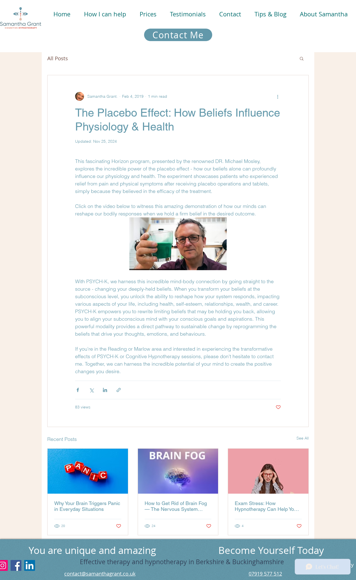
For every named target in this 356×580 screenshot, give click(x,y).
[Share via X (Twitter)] (91, 390)
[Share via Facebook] (77, 390)
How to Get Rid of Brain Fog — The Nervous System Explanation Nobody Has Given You (176, 506)
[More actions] (277, 96)
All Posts (57, 58)
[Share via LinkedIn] (105, 390)
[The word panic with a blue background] (88, 471)
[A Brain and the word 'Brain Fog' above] (178, 471)
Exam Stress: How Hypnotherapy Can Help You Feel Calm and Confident (266, 506)
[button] (105, 14)
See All (302, 438)
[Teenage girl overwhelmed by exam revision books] (268, 471)
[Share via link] (118, 390)
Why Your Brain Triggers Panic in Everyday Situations (87, 506)
